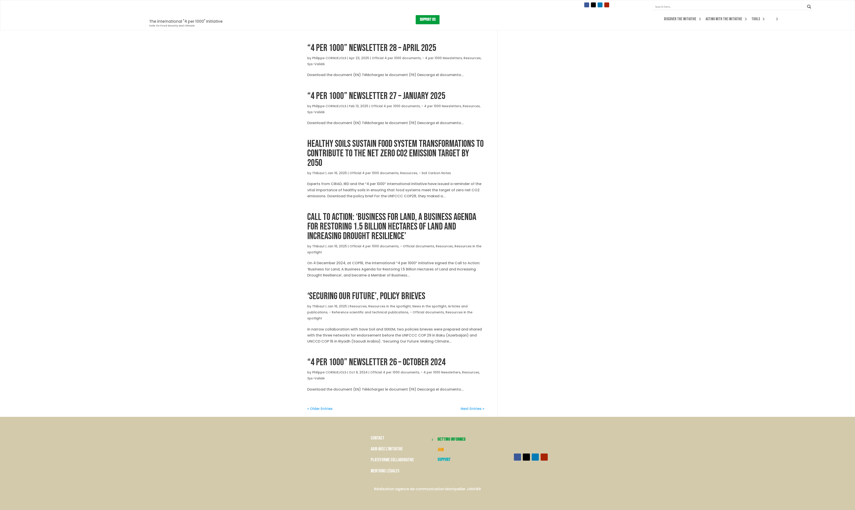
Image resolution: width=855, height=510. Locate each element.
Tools (755, 19)
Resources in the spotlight (389, 306)
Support (444, 459)
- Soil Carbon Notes (435, 173)
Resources (472, 58)
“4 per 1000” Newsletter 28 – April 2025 (371, 48)
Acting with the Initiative (724, 19)
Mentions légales (385, 471)
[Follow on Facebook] (586, 4)
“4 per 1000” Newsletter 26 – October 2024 (376, 362)
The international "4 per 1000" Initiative (186, 21)
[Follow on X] (593, 4)
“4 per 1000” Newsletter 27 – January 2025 (376, 96)
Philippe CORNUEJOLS (329, 58)
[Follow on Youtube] (606, 4)
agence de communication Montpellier (430, 489)
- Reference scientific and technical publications (368, 312)
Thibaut (318, 173)
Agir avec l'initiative (387, 449)
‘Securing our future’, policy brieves (366, 296)
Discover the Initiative (680, 19)
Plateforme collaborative (392, 460)
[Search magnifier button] (809, 7)
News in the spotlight (429, 306)
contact (378, 438)
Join (441, 449)
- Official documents (417, 246)
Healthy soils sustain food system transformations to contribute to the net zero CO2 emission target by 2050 (395, 153)
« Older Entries (320, 408)
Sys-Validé (316, 64)
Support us (428, 19)
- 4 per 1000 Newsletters (442, 58)
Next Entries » (472, 408)
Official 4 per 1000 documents (396, 58)
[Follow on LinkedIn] (600, 4)
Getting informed (452, 439)
